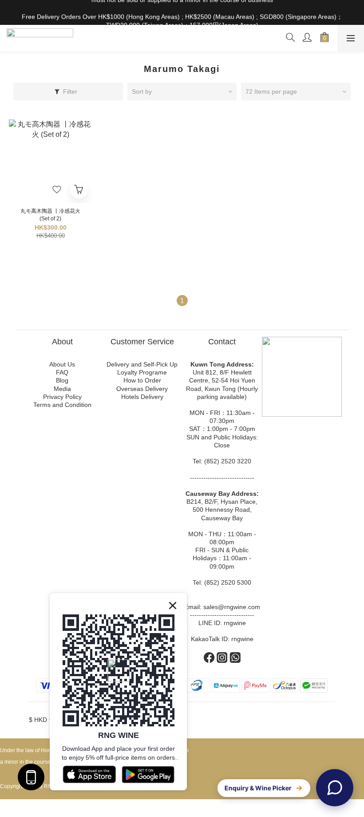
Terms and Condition (62, 404)
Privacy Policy (62, 396)
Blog (62, 380)
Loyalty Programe (142, 372)
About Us (62, 364)
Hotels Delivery (142, 396)
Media (62, 388)
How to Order (142, 380)
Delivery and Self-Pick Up (142, 364)
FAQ (62, 372)
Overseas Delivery (142, 388)
